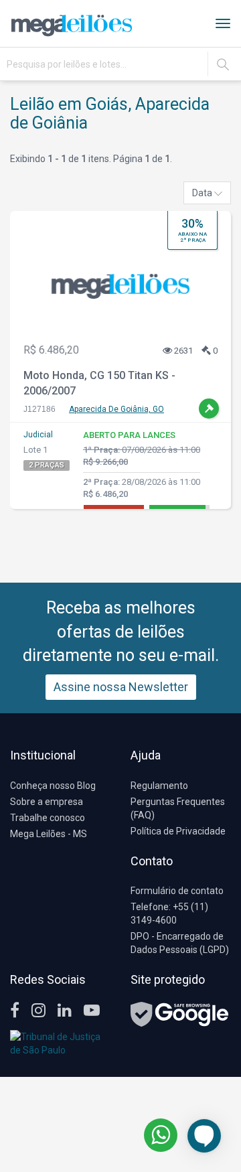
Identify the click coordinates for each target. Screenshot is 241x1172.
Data (203, 193)
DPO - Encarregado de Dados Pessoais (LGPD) (180, 943)
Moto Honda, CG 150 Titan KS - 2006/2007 (99, 383)
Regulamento (159, 785)
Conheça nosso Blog (53, 785)
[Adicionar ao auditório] (209, 408)
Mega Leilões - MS (48, 833)
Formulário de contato (177, 890)
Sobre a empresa (46, 801)
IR (223, 64)
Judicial (38, 434)
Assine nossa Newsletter (121, 687)
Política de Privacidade (178, 831)
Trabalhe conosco (47, 817)
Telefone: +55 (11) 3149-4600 (169, 913)
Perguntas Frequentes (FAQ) (178, 808)
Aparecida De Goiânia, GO (116, 409)
